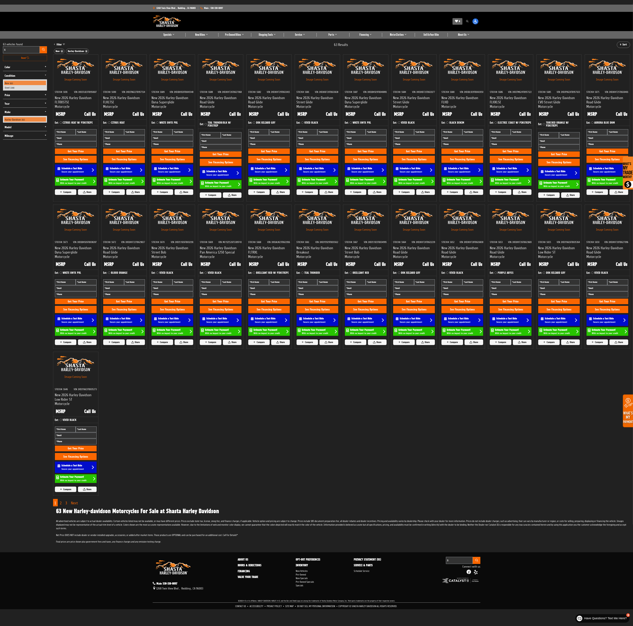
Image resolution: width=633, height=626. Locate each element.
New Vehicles (302, 570)
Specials (299, 585)
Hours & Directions (249, 565)
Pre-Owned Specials (305, 581)
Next (74, 502)
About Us (243, 559)
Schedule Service (361, 570)
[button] (467, 21)
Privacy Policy (274, 606)
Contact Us (241, 606)
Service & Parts (363, 565)
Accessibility (257, 606)
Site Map (289, 606)
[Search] (43, 49)
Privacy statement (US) (367, 559)
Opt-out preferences (308, 559)
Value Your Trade (248, 577)
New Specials (302, 578)
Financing (244, 571)
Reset (24, 57)
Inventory (302, 565)
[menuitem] (25, 83)
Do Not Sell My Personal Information (316, 606)
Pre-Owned (301, 574)
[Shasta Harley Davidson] (167, 21)
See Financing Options (75, 159)
